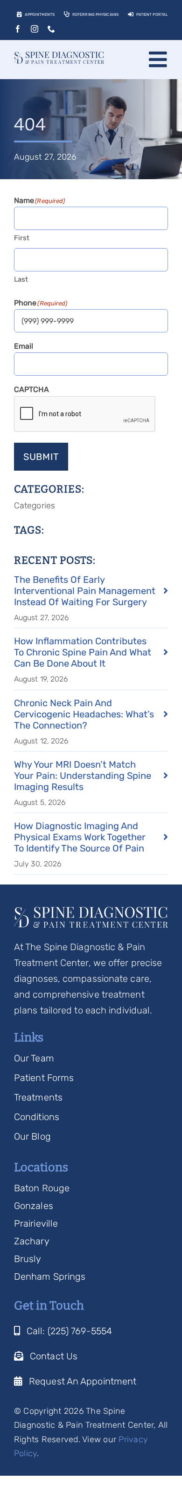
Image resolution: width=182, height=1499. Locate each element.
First (22, 238)
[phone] (51, 29)
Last (21, 279)
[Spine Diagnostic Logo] (59, 56)
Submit (41, 456)
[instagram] (34, 29)
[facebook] (17, 29)
